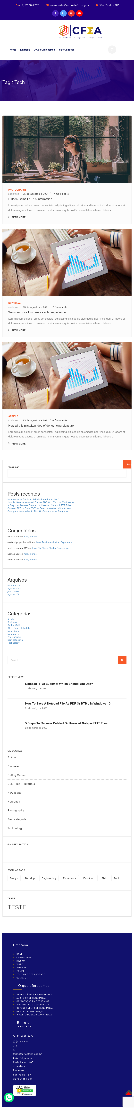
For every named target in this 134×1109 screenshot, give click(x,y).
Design (14, 878)
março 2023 (14, 585)
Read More (18, 217)
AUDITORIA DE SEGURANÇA (31, 998)
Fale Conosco (67, 49)
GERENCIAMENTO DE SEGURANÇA (35, 1008)
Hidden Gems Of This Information (30, 199)
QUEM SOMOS (24, 957)
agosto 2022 (14, 588)
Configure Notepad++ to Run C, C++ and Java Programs (38, 511)
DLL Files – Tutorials (19, 628)
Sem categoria (15, 639)
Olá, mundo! (31, 536)
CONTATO (21, 977)
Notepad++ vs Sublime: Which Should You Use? (33, 499)
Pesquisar (13, 466)
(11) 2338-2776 (29, 5)
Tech (117, 878)
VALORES (21, 967)
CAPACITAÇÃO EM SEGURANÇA (33, 1001)
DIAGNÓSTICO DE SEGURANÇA (33, 1004)
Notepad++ (13, 633)
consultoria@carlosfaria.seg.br (69, 5)
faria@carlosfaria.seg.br (27, 1053)
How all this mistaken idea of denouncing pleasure (41, 425)
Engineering (49, 878)
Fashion (88, 878)
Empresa (25, 49)
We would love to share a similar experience (37, 312)
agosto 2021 (14, 594)
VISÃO (20, 964)
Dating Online (15, 625)
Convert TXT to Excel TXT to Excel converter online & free (39, 508)
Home (13, 49)
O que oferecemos (44, 49)
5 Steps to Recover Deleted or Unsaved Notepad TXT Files (39, 505)
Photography (14, 636)
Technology (14, 642)
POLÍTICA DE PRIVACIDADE (31, 974)
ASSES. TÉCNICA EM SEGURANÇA (34, 994)
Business (12, 622)
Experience (69, 878)
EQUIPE (21, 971)
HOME (20, 954)
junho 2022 (13, 591)
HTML (103, 878)
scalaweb (13, 193)
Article (11, 619)
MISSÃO (21, 960)
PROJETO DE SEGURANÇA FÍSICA (34, 1014)
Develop (30, 878)
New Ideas (13, 631)
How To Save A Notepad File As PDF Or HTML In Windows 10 (41, 502)
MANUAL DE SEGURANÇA (30, 1011)
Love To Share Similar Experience (54, 542)
